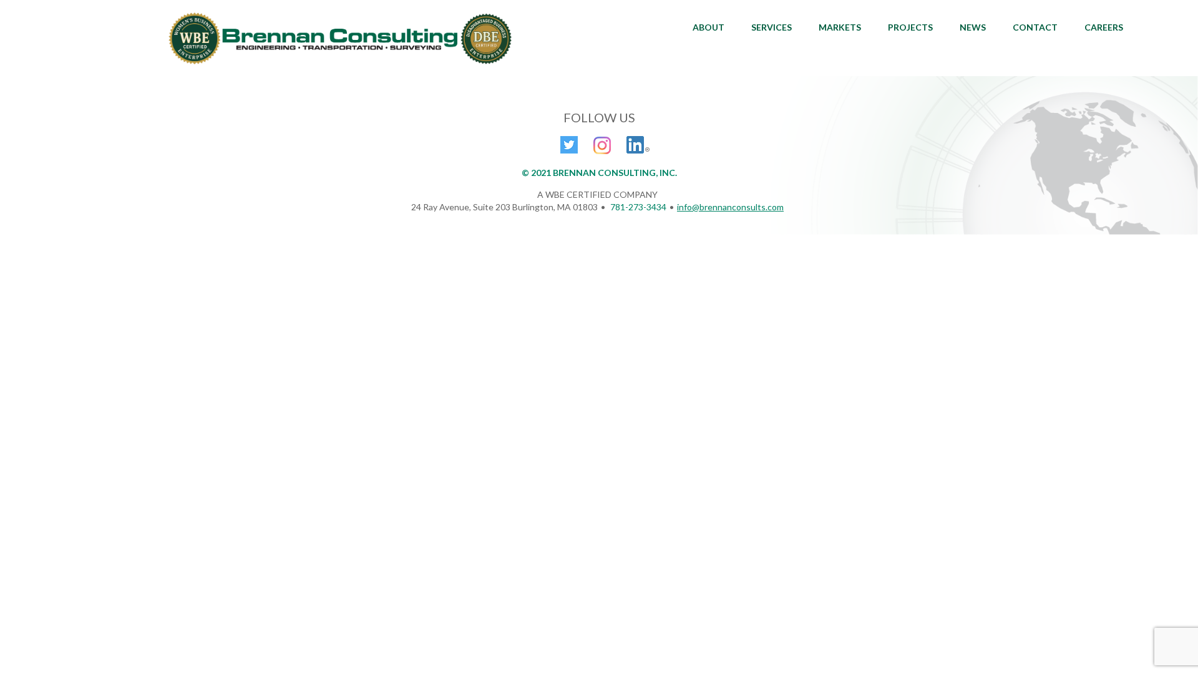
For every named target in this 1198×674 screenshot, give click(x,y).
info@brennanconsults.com (730, 207)
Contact (1035, 27)
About (708, 27)
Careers (1103, 27)
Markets (840, 27)
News (973, 27)
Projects (910, 27)
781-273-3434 (638, 207)
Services (771, 27)
